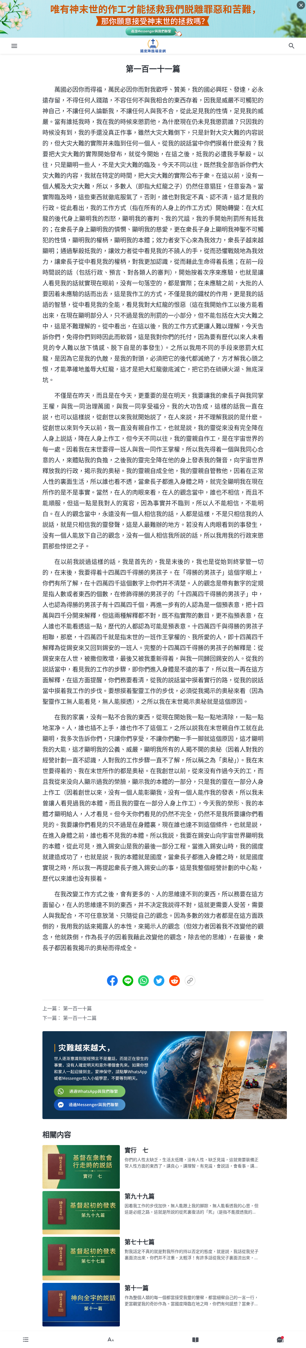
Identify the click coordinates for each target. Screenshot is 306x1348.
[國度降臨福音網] (153, 46)
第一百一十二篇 (80, 1018)
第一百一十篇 (77, 1008)
